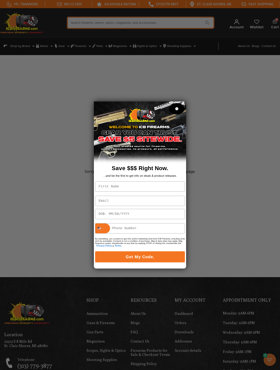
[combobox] (102, 228)
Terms (118, 245)
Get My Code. (140, 257)
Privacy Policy (104, 245)
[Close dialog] (176, 108)
